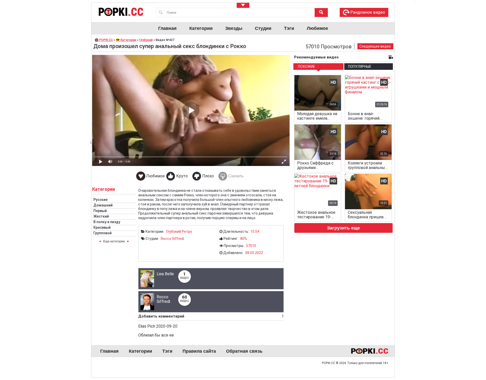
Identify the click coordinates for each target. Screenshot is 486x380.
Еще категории (114, 241)
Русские (100, 200)
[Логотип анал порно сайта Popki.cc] (120, 12)
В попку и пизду (106, 222)
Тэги (289, 28)
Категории (201, 28)
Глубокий (173, 231)
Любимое (317, 28)
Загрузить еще (343, 227)
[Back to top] (472, 356)
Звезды (233, 28)
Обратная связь (244, 351)
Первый (100, 211)
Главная (167, 28)
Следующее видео (375, 46)
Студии (263, 28)
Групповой (102, 233)
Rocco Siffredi (172, 239)
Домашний (103, 205)
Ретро (187, 231)
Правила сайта (199, 351)
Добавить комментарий (211, 316)
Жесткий (101, 216)
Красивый (102, 227)
